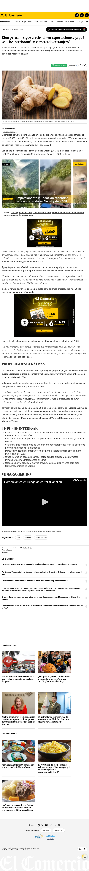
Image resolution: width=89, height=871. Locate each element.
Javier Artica (10, 129)
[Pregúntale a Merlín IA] (84, 856)
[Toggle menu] (2, 15)
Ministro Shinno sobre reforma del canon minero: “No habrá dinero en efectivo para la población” (53, 719)
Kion (18, 537)
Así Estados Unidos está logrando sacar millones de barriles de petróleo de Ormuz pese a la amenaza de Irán (42, 573)
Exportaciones (41, 537)
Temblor (17, 22)
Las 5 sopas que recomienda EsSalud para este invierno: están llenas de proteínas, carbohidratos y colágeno (17, 807)
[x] (42, 825)
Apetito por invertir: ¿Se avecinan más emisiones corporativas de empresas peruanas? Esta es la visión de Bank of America (18, 721)
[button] (44, 502)
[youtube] (50, 825)
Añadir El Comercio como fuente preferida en (66, 29)
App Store (46, 830)
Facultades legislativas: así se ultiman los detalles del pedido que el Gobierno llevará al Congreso (39, 564)
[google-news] (59, 825)
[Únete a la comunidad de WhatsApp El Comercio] (59, 65)
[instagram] (46, 825)
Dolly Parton (69, 22)
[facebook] (38, 825)
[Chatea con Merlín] (77, 15)
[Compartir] (85, 65)
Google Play (59, 830)
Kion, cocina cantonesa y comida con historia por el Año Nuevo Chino (18, 766)
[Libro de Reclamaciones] (50, 837)
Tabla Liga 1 (80, 22)
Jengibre (28, 537)
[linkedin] (55, 825)
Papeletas (43, 22)
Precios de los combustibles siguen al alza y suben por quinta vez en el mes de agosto (18, 679)
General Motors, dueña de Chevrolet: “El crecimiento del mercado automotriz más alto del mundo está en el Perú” (42, 607)
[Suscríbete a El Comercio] (81, 15)
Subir (80, 849)
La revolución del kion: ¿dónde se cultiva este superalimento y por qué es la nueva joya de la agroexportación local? (54, 768)
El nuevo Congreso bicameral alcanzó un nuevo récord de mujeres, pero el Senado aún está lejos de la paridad (41, 598)
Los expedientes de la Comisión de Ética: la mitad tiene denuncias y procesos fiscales (35, 581)
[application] (44, 502)
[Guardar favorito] (80, 65)
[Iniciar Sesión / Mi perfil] (87, 15)
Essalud (51, 22)
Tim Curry (59, 22)
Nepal (24, 22)
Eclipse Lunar (33, 22)
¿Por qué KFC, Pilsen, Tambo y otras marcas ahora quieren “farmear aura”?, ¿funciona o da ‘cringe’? (54, 679)
